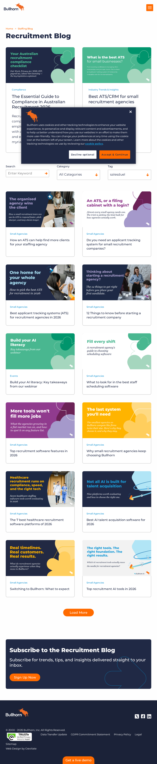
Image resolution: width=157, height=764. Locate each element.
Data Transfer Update (54, 734)
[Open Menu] (149, 7)
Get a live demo (78, 760)
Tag (110, 166)
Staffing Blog (25, 28)
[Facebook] (143, 716)
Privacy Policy (122, 734)
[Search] (46, 173)
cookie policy (94, 143)
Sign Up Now (25, 677)
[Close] (130, 112)
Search (10, 166)
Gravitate (31, 748)
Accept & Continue (114, 154)
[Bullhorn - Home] (17, 713)
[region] (78, 135)
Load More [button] (78, 612)
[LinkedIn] (149, 716)
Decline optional (82, 154)
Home (9, 28)
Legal (138, 734)
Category (63, 166)
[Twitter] (137, 716)
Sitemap (11, 743)
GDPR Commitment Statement (90, 734)
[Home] (14, 9)
